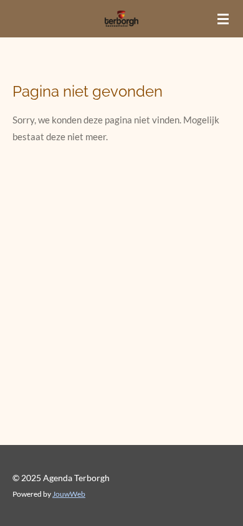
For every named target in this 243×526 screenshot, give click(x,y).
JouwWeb (68, 493)
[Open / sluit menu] (223, 18)
